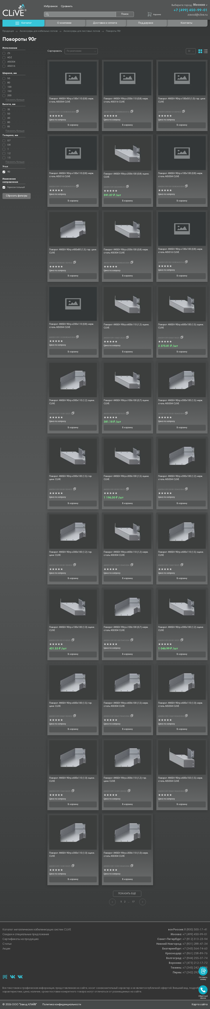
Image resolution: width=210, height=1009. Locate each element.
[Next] (142, 902)
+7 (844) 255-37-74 (195, 958)
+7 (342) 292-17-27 (195, 972)
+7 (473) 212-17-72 (195, 963)
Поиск (124, 14)
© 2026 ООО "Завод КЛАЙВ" (19, 1004)
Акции (6, 948)
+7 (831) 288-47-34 (195, 944)
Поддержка (145, 23)
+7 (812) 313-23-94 (195, 939)
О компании (64, 23)
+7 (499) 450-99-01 (190, 10)
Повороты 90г (113, 31)
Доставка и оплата (105, 23)
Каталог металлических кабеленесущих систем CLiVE (36, 929)
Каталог (26, 23)
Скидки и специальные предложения (25, 934)
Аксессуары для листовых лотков (81, 31)
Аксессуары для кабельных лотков (39, 31)
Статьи (6, 944)
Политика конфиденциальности (61, 1004)
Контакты (186, 23)
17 (133, 902)
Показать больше (15, 100)
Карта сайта (200, 1004)
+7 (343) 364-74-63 (195, 948)
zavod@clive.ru (198, 14)
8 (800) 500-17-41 (196, 929)
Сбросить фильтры (16, 196)
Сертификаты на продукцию (20, 939)
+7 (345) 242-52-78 (195, 968)
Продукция (8, 31)
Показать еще (127, 893)
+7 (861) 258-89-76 (195, 953)
